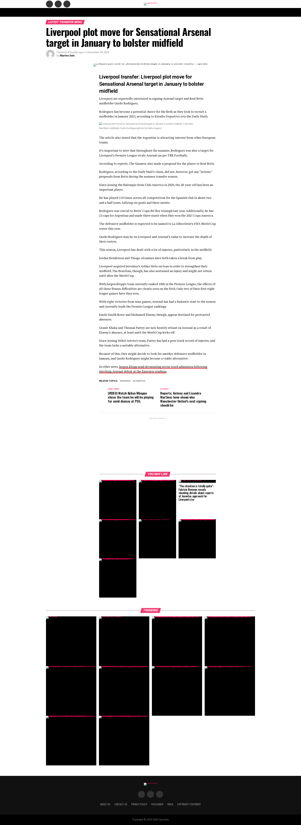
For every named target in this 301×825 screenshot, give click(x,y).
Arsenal (126, 381)
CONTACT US (120, 12)
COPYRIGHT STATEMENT (143, 12)
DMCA (179, 12)
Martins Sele (67, 55)
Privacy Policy (194, 12)
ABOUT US (104, 12)
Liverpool (140, 381)
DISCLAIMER (165, 12)
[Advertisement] (157, 444)
